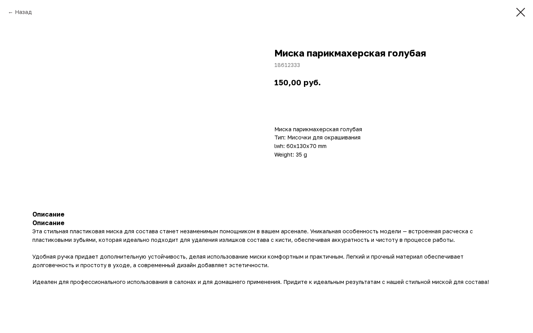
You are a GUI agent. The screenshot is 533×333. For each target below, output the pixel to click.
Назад (23, 12)
